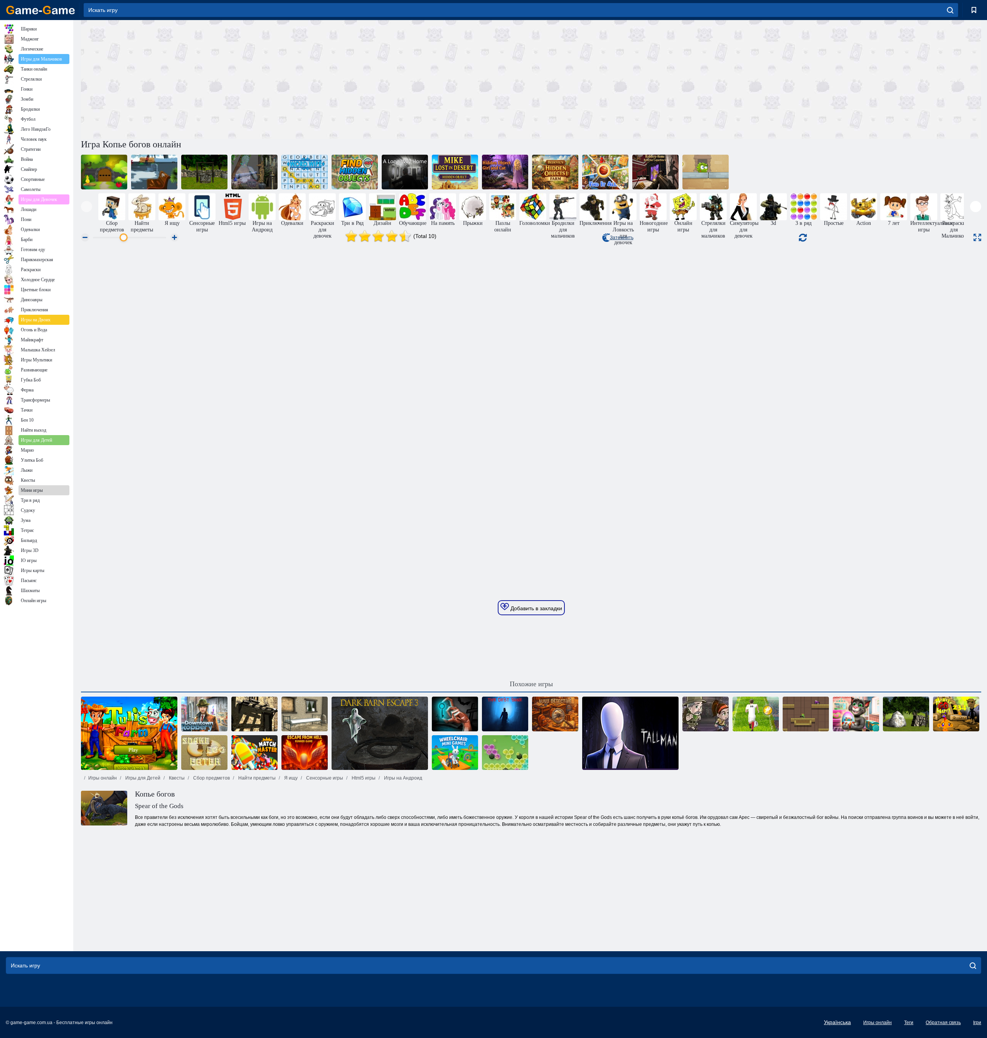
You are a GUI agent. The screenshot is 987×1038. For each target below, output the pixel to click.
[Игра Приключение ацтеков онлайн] (705, 714)
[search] (950, 10)
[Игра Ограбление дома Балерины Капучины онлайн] (655, 172)
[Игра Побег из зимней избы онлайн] (304, 714)
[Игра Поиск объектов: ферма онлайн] (555, 172)
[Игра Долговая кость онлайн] (505, 714)
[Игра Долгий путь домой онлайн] (405, 172)
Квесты (176, 778)
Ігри (977, 1022)
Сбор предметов (211, 778)
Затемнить (621, 237)
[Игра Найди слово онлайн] (304, 172)
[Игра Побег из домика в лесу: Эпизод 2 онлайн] (906, 714)
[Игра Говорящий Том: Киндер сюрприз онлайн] (856, 714)
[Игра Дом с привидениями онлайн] (254, 172)
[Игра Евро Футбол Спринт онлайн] (756, 714)
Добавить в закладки (535, 608)
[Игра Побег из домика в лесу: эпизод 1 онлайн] (204, 172)
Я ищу (290, 778)
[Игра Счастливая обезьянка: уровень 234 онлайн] (956, 714)
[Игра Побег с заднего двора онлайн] (104, 172)
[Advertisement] (306, 78)
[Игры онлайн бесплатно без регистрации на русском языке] (40, 10)
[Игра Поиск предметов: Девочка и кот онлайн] (505, 172)
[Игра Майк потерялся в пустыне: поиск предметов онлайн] (455, 172)
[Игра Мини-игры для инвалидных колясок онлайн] (455, 752)
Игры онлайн (102, 778)
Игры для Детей (142, 778)
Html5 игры (363, 778)
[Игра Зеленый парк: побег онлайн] (154, 172)
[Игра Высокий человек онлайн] (630, 733)
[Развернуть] (977, 237)
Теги (908, 1022)
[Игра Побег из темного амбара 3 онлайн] (380, 733)
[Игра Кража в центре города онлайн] (204, 714)
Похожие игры (531, 684)
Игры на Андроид (402, 778)
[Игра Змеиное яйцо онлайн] (204, 752)
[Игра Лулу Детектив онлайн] (555, 714)
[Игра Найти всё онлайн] (605, 172)
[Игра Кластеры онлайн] (505, 752)
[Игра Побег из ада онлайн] (304, 752)
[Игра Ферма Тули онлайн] (129, 733)
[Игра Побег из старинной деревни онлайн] (254, 714)
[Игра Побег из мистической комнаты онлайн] (455, 714)
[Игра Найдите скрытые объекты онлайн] (355, 172)
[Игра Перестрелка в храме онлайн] (806, 714)
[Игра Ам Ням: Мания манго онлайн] (705, 172)
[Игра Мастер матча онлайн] (254, 752)
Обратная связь (943, 1022)
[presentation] (86, 206)
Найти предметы (256, 778)
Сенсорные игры (324, 778)
